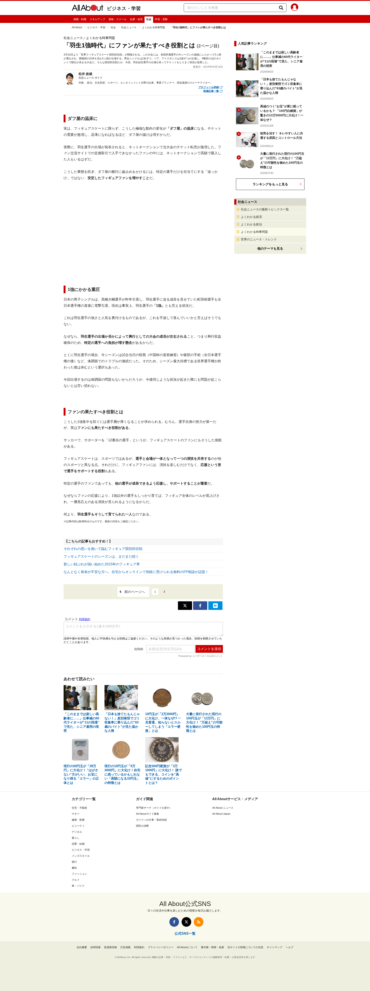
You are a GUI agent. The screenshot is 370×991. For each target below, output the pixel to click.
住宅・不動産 (79, 807)
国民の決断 (142, 825)
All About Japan (221, 813)
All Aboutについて (187, 947)
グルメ (75, 879)
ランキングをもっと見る (270, 184)
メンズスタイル (81, 855)
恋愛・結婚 (78, 843)
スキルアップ (97, 19)
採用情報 (95, 947)
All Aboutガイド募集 (147, 813)
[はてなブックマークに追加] (215, 605)
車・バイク (78, 885)
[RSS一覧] (198, 922)
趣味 (74, 867)
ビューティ (78, 825)
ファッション (79, 873)
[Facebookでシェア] (200, 605)
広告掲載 (125, 947)
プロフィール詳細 (208, 87)
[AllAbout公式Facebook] (174, 922)
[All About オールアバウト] (87, 8)
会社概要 (82, 947)
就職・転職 (79, 19)
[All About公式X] (186, 922)
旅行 (74, 861)
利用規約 (139, 947)
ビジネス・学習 (124, 8)
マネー (75, 813)
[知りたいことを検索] (281, 7)
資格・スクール (118, 19)
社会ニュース (129, 27)
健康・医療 (78, 819)
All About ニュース (222, 807)
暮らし (75, 837)
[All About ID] (294, 7)
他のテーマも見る (270, 248)
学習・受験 (161, 19)
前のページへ (134, 592)
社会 (148, 19)
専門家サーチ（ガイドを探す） (154, 807)
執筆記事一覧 (211, 91)
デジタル (77, 831)
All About (77, 27)
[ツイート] (185, 605)
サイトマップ (274, 947)
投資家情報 (110, 947)
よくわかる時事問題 (153, 27)
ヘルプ (289, 947)
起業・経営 (136, 19)
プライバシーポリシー (160, 947)
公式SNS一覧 (185, 933)
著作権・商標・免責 (212, 947)
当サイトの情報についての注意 (245, 947)
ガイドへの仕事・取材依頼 (151, 819)
